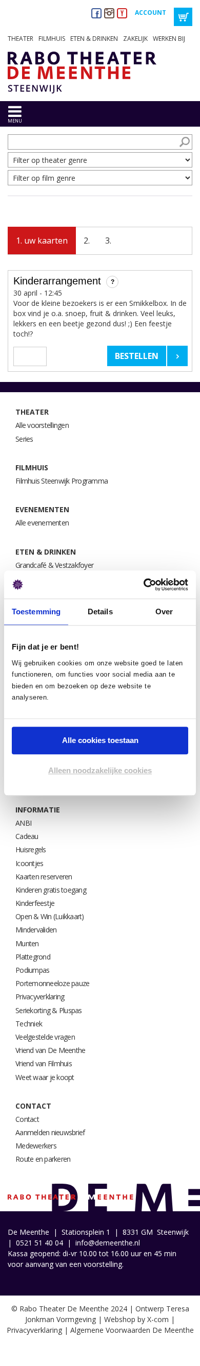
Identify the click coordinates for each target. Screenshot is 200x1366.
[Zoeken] (184, 142)
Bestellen (136, 356)
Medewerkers (35, 1146)
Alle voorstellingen (42, 425)
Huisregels (30, 849)
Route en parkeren (42, 1159)
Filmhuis (51, 38)
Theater (20, 38)
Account (150, 12)
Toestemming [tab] (36, 611)
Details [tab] (100, 611)
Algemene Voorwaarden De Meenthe (132, 1330)
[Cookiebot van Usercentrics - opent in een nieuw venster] (143, 584)
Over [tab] (164, 611)
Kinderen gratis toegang (50, 890)
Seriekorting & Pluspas (48, 1010)
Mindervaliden (35, 929)
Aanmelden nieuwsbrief (50, 1132)
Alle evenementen (42, 523)
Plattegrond (32, 957)
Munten (27, 943)
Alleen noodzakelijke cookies (100, 770)
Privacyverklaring (39, 996)
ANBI (23, 823)
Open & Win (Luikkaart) (49, 916)
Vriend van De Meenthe (50, 1050)
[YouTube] (122, 13)
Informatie (37, 809)
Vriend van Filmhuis (43, 1063)
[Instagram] (109, 13)
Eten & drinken (94, 38)
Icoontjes (29, 863)
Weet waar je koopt (44, 1077)
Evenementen (42, 509)
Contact (33, 1106)
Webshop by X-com (136, 1319)
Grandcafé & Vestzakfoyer (54, 565)
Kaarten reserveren (43, 876)
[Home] (78, 72)
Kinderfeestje (34, 903)
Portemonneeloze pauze (52, 983)
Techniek (28, 1023)
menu (15, 120)
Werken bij (169, 38)
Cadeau (26, 836)
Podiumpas (32, 970)
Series (24, 439)
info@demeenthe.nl (107, 1243)
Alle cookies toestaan (100, 740)
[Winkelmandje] (183, 17)
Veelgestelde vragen (45, 1037)
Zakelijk (135, 38)
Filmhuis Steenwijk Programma (61, 481)
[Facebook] (96, 13)
